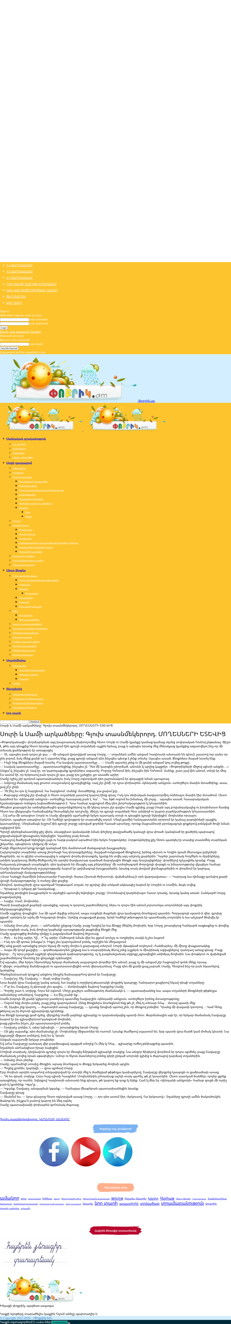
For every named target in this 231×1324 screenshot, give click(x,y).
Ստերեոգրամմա (28, 485)
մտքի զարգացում (73, 1204)
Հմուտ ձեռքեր (16, 570)
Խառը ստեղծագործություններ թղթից (39, 580)
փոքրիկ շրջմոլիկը (9, 1208)
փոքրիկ (211, 1204)
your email (36, 344)
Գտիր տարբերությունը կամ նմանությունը (41, 490)
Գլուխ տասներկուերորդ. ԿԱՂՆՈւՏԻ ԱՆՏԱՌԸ (35, 1119)
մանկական (6, 1204)
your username (38, 319)
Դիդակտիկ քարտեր (24, 564)
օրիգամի (25, 1208)
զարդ (57, 1198)
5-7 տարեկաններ (19, 278)
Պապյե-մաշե (26, 597)
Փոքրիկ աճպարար (23, 654)
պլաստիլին (129, 1203)
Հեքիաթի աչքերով (28, 674)
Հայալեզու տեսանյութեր (32, 670)
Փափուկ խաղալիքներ (25, 646)
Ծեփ (15, 610)
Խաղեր (16, 683)
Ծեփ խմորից (26, 615)
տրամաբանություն (182, 1203)
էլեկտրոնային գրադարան (96, 1198)
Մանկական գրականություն (26, 439)
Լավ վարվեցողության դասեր (32, 290)
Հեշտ (27, 512)
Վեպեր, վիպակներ (23, 457)
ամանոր (9, 1198)
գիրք (24, 1198)
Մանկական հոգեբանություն (28, 698)
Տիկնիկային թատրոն (24, 650)
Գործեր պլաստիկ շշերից (26, 641)
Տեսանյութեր (19, 665)
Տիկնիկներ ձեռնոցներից (25, 632)
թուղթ (117, 1198)
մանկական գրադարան (26, 1204)
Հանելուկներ (19, 448)
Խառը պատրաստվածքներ (27, 624)
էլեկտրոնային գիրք (71, 1198)
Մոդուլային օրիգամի (30, 606)
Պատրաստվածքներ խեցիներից (30, 628)
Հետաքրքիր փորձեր (23, 556)
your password (38, 323)
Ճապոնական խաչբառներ (33, 481)
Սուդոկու (23, 507)
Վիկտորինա (19, 468)
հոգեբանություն (199, 1199)
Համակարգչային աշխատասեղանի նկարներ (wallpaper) (48, 542)
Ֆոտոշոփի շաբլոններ (30, 551)
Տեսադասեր (31, 593)
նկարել (88, 1204)
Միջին (28, 516)
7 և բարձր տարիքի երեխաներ (31, 284)
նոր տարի (106, 1203)
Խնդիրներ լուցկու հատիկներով (35, 503)
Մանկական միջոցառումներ (28, 703)
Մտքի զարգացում (19, 463)
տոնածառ (150, 1203)
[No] (69, 1323)
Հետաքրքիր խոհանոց (24, 707)
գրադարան (34, 1198)
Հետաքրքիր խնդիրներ (31, 499)
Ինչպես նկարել (27, 534)
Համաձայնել (59, 1322)
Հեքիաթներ (19, 453)
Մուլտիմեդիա (16, 660)
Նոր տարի (14, 303)
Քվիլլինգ (23, 589)
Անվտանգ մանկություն (25, 694)
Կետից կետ (25, 538)
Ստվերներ (18, 472)
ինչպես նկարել (135, 1198)
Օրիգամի (24, 602)
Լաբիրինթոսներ (27, 494)
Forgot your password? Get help (20, 331)
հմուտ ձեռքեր (183, 1198)
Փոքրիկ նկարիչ (21, 525)
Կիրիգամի (24, 584)
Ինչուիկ (17, 521)
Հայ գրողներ (19, 444)
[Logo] (41, 430)
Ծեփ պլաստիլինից (29, 619)
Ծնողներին (16, 296)
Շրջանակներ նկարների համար (36, 547)
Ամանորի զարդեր (22, 637)
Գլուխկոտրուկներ (22, 477)
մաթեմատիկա (217, 1198)
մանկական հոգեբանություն (51, 1204)
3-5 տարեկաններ (19, 271)
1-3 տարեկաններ (19, 265)
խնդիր (153, 1198)
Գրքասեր (24, 679)
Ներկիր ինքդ (25, 529)
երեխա (47, 1198)
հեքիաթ (167, 1198)
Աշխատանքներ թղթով (25, 575)
